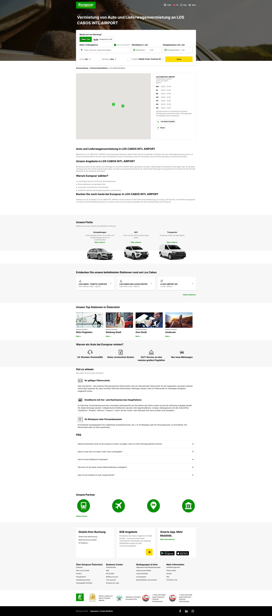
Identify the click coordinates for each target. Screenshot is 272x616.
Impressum (94, 611)
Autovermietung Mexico (99, 68)
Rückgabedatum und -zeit (174, 45)
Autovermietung (82, 68)
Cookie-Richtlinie (106, 611)
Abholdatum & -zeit (140, 45)
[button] (113, 104)
